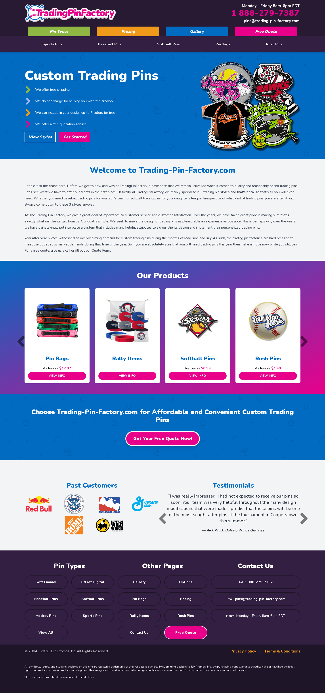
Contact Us (139, 632)
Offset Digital (92, 582)
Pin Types (59, 31)
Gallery (197, 31)
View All (46, 632)
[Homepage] (70, 13)
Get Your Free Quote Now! (162, 439)
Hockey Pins (46, 615)
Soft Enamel (46, 582)
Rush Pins (274, 44)
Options (186, 582)
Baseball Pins (110, 44)
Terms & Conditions (282, 651)
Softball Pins (168, 44)
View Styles (40, 137)
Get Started (74, 137)
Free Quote (266, 31)
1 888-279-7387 (265, 13)
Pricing (128, 31)
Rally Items (61, 358)
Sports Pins (52, 44)
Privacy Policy (243, 651)
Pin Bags (223, 44)
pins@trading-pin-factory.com (272, 20)
